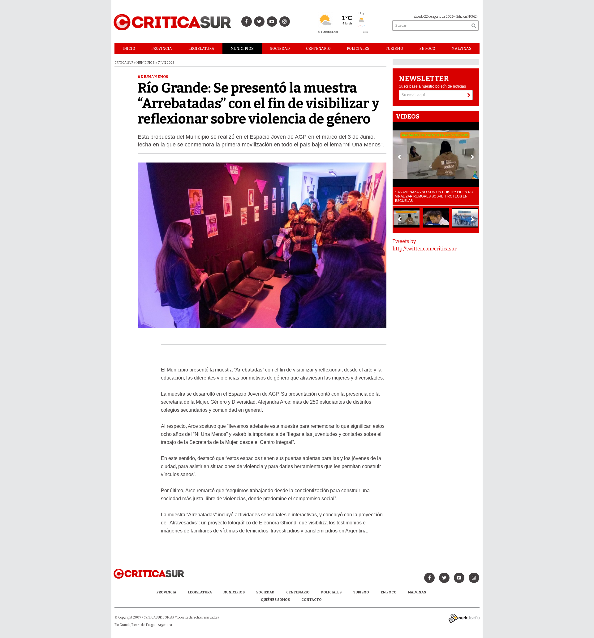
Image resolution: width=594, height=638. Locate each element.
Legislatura (201, 48)
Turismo (394, 48)
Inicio (129, 48)
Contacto (311, 600)
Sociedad (280, 48)
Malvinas (461, 48)
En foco (427, 48)
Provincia (161, 48)
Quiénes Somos (275, 600)
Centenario (318, 48)
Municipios (242, 48)
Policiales (358, 48)
